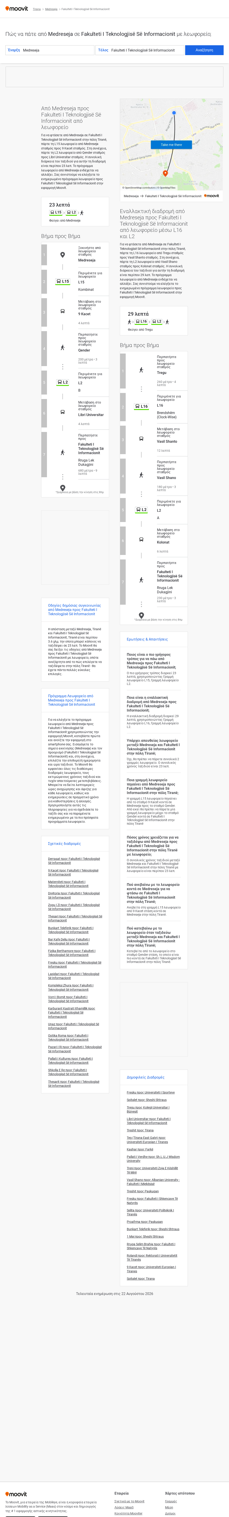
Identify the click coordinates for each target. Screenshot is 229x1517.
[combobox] (58, 50)
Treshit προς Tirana (140, 1130)
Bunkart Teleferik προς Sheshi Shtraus (153, 1229)
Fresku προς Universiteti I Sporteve (151, 1092)
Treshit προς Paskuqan (143, 1191)
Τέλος (103, 50)
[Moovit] (16, 9)
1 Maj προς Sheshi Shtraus (145, 1236)
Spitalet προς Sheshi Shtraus (147, 1100)
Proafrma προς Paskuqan (145, 1222)
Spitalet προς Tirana (141, 1278)
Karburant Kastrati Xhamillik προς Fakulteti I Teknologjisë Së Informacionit (71, 1012)
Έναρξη (14, 50)
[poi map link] (171, 150)
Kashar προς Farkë (140, 1149)
